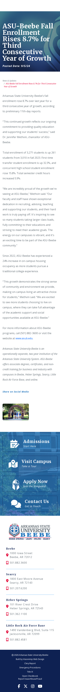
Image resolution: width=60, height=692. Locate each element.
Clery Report (30, 663)
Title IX (30, 671)
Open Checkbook (30, 676)
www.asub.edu (24, 338)
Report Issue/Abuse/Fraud (30, 678)
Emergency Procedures (30, 667)
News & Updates (9, 80)
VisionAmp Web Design (33, 659)
